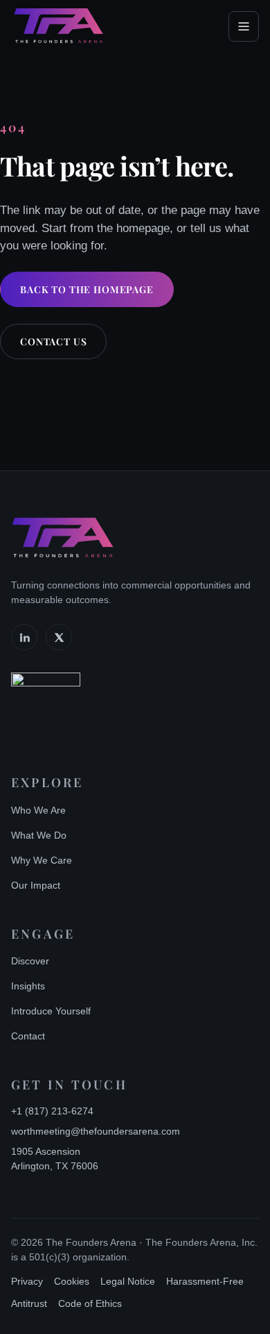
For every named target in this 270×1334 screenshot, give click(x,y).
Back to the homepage (87, 289)
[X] (59, 637)
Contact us (53, 341)
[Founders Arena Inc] (45, 707)
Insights (28, 985)
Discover (30, 960)
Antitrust (29, 1303)
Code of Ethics (90, 1303)
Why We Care (41, 860)
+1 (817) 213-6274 (52, 1111)
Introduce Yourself (51, 1010)
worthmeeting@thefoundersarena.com (95, 1131)
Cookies (71, 1281)
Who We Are (38, 810)
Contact (28, 1035)
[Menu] (243, 26)
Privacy (27, 1281)
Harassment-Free (205, 1281)
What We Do (38, 835)
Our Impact (35, 885)
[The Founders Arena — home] (59, 26)
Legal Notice (127, 1281)
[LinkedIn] (24, 637)
